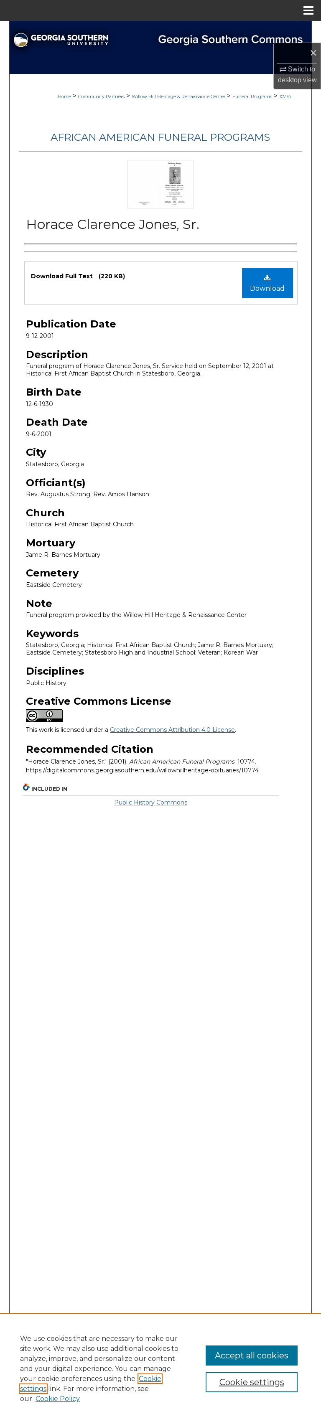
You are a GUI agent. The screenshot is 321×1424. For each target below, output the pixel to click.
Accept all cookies (251, 1355)
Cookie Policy (58, 1399)
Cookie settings (251, 1382)
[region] (160, 1368)
